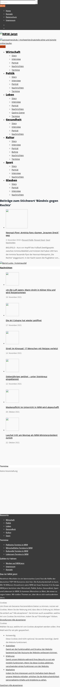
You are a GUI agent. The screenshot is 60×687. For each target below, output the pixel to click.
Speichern (4, 685)
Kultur (10, 137)
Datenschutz (11, 17)
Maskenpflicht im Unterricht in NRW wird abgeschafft (32, 407)
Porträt (15, 62)
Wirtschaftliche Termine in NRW (19, 548)
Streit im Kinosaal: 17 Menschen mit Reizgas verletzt (32, 348)
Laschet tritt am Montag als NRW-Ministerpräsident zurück (32, 436)
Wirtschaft (13, 52)
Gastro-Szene (18, 112)
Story (14, 55)
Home (8, 10)
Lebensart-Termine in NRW (17, 554)
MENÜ (2, 6)
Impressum (10, 20)
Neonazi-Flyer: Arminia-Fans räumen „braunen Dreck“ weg (32, 234)
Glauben (11, 180)
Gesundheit (13, 119)
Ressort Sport (39, 240)
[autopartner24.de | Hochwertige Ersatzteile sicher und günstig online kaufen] (30, 43)
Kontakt (9, 14)
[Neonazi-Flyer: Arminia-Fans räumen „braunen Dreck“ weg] (17, 227)
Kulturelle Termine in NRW (17, 551)
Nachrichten (18, 66)
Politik (10, 73)
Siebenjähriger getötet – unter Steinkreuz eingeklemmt (26, 378)
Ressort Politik (27, 240)
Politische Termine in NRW (17, 544)
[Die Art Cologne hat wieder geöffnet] (12, 315)
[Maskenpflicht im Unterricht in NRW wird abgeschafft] (12, 402)
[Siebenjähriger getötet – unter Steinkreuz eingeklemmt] (12, 371)
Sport (9, 162)
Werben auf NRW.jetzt (15, 563)
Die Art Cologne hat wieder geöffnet (24, 320)
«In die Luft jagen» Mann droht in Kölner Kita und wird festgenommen (30, 291)
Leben (10, 94)
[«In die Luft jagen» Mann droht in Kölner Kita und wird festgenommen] (12, 284)
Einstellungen (6, 619)
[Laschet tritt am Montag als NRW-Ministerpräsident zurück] (12, 430)
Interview (16, 59)
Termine (16, 70)
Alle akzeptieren (19, 619)
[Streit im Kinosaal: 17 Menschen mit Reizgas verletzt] (12, 343)
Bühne (15, 152)
